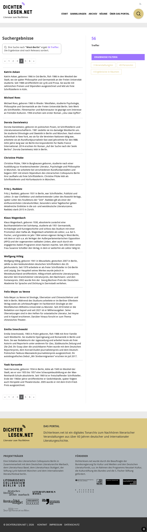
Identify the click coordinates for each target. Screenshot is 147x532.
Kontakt (42, 524)
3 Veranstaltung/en (103, 65)
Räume (103, 13)
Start (64, 13)
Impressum (55, 524)
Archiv (93, 13)
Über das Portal (119, 13)
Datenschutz (71, 524)
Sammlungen (78, 13)
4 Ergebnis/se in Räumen (106, 71)
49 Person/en (126, 65)
